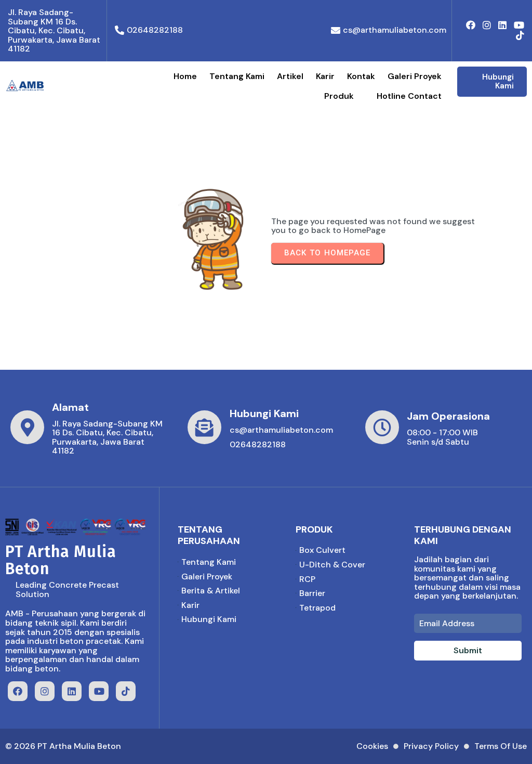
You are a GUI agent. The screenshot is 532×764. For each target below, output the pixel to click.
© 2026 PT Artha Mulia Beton (63, 746)
